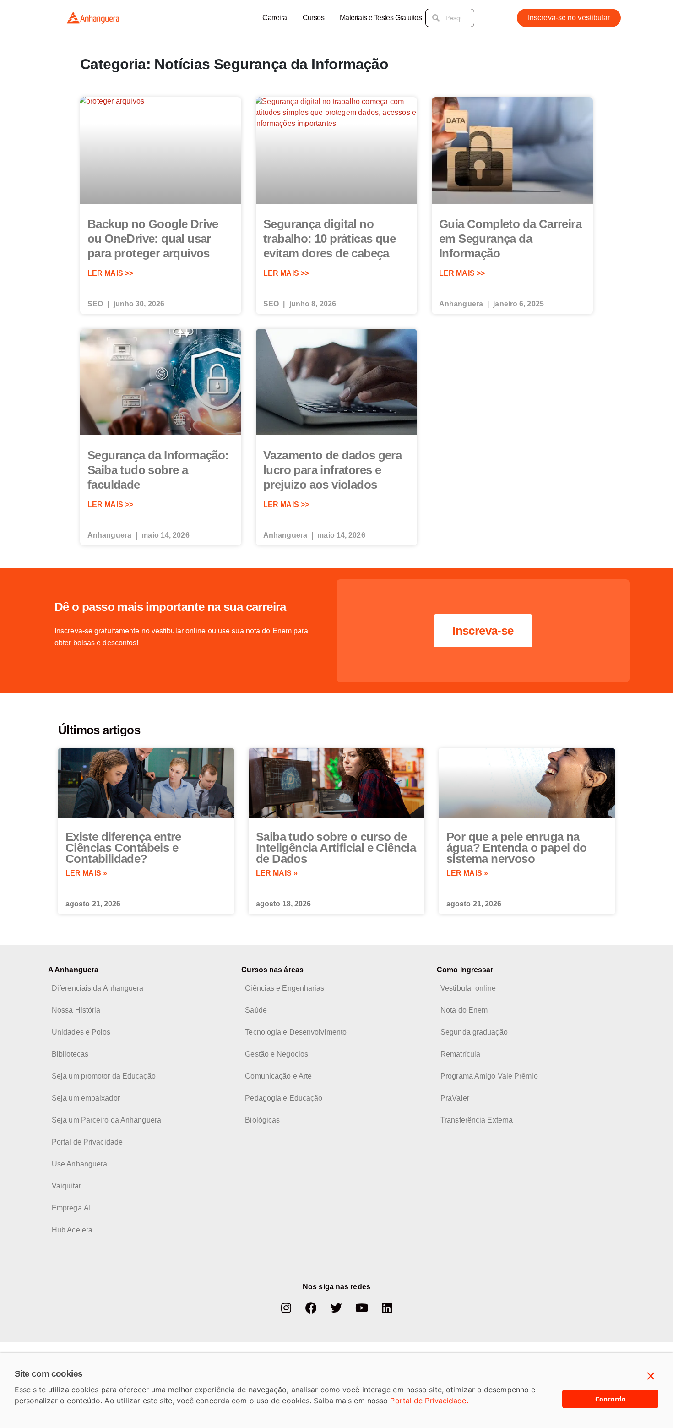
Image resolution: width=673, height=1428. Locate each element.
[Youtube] (361, 1307)
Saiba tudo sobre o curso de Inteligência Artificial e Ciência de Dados (336, 847)
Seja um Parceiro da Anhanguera (106, 1120)
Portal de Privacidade (87, 1142)
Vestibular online (468, 988)
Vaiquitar (66, 1186)
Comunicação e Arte (278, 1076)
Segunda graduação (474, 1032)
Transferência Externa (476, 1120)
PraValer (454, 1098)
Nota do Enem (464, 1010)
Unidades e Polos (81, 1032)
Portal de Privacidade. (429, 1400)
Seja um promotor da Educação (104, 1076)
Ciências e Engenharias (284, 988)
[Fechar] (651, 1376)
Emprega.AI (71, 1208)
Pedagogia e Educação (283, 1098)
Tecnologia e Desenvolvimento (296, 1032)
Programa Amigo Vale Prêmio (489, 1076)
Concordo (610, 1399)
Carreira (274, 18)
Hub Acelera (72, 1230)
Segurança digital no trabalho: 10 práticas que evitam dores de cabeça (329, 239)
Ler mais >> (110, 273)
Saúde (256, 1010)
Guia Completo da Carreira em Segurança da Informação (510, 239)
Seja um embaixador (86, 1098)
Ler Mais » (86, 873)
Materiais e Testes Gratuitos (381, 18)
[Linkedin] (386, 1307)
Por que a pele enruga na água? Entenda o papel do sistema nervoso (516, 847)
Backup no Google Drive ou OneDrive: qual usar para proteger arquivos (152, 239)
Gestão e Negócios (276, 1054)
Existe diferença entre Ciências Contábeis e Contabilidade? (123, 847)
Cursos (313, 18)
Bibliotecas (70, 1054)
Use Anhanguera (79, 1164)
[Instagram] (286, 1307)
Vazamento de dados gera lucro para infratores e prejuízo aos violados (332, 470)
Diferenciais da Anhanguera (98, 988)
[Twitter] (336, 1307)
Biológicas (262, 1120)
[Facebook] (311, 1307)
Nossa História (76, 1010)
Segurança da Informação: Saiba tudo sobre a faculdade (158, 470)
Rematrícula (460, 1054)
